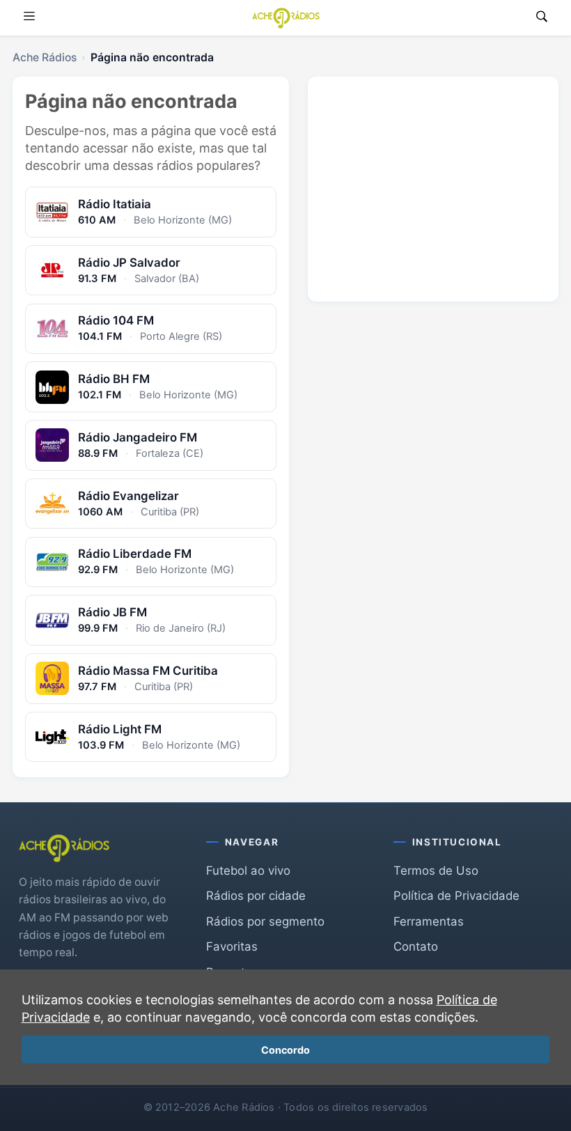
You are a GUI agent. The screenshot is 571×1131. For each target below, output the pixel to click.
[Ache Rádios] (286, 18)
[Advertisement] (433, 178)
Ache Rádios (45, 57)
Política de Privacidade (456, 896)
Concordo (285, 1050)
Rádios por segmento (265, 921)
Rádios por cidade (256, 896)
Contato (415, 946)
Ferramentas (428, 921)
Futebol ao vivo (248, 871)
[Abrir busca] (541, 18)
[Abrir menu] (29, 18)
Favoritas (232, 946)
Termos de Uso (435, 871)
